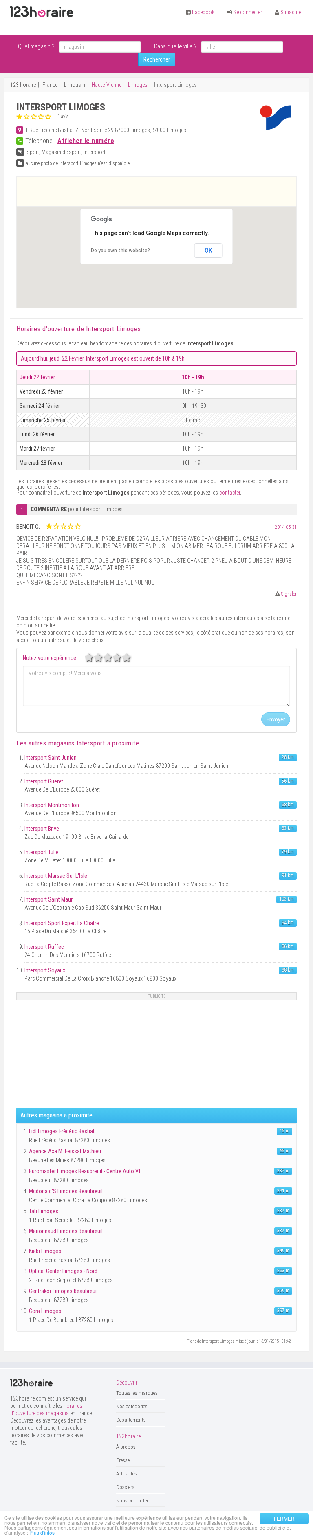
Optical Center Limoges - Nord (63, 1271)
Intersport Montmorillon (51, 805)
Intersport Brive (41, 828)
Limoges (138, 84)
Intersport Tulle (41, 852)
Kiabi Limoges (45, 1251)
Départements (131, 1420)
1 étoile (93, 657)
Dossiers (125, 1487)
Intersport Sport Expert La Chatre (61, 923)
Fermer (284, 1518)
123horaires (41, 12)
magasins (76, 743)
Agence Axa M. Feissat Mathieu (65, 1151)
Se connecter (247, 12)
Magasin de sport (61, 152)
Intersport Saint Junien (50, 758)
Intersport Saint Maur (48, 899)
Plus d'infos (42, 1532)
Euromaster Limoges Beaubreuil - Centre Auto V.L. (86, 1171)
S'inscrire (290, 12)
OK (208, 250)
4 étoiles (121, 657)
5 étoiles (131, 657)
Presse (123, 1460)
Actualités (126, 1474)
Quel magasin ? (36, 46)
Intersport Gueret (43, 781)
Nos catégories (132, 1406)
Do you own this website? (120, 250)
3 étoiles (112, 657)
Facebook (203, 12)
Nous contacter (132, 1500)
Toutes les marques (137, 1393)
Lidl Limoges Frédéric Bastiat (62, 1131)
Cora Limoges (45, 1311)
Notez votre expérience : (51, 658)
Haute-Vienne (106, 84)
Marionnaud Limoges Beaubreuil (66, 1231)
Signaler (288, 594)
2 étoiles (103, 657)
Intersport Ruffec (44, 947)
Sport (32, 152)
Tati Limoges (43, 1211)
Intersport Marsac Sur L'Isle (55, 876)
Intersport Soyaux (44, 970)
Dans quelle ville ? (175, 46)
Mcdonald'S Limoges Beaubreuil (66, 1191)
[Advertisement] (156, 191)
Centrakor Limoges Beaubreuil (63, 1291)
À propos (126, 1447)
